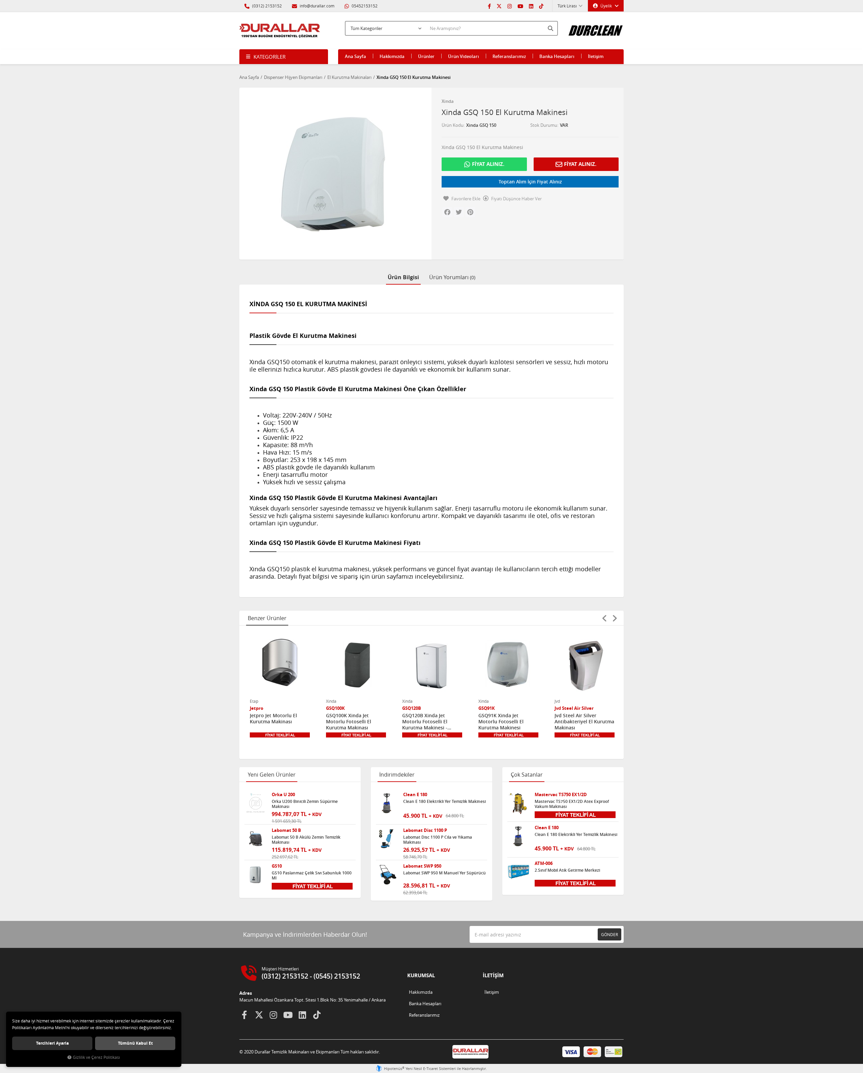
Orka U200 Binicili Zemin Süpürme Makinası (305, 804)
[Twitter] (499, 5)
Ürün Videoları (463, 56)
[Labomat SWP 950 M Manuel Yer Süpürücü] (387, 875)
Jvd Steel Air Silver (574, 708)
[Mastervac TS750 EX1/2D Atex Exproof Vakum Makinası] (518, 803)
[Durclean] (596, 27)
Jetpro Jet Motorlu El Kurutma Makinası (273, 719)
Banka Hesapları (556, 56)
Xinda (448, 101)
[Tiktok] (541, 5)
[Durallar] (279, 31)
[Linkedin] (531, 5)
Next (614, 618)
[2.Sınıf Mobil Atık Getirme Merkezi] (518, 872)
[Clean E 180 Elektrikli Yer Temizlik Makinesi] (387, 803)
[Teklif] (280, 734)
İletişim (595, 56)
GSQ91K (486, 708)
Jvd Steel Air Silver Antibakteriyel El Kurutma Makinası (584, 722)
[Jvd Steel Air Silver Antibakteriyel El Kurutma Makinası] (585, 665)
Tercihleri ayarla (52, 1043)
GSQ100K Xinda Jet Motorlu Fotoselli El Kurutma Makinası (348, 722)
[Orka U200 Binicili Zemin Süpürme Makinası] (255, 803)
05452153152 (364, 5)
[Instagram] (509, 5)
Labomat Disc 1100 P (425, 830)
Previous (604, 618)
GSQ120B (411, 708)
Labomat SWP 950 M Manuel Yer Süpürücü (444, 873)
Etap (254, 701)
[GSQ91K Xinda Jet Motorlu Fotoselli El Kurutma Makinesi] (508, 665)
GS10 (277, 866)
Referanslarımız (509, 56)
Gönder (609, 934)
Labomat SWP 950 (422, 866)
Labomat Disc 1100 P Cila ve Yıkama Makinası (437, 840)
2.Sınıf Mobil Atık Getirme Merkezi (567, 870)
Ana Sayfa (355, 56)
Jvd (557, 701)
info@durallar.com (317, 5)
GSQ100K (335, 708)
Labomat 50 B (286, 830)
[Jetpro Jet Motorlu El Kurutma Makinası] (280, 665)
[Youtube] (520, 5)
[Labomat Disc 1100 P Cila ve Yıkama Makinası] (387, 839)
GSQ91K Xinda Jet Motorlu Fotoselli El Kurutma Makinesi (501, 722)
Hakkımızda (392, 56)
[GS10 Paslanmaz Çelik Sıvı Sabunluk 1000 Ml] (255, 875)
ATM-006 (544, 863)
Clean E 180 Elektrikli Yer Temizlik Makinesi (444, 801)
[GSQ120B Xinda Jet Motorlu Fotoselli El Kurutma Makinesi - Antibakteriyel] (432, 665)
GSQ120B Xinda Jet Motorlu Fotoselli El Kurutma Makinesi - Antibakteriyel (424, 722)
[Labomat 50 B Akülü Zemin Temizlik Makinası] (255, 839)
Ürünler (426, 56)
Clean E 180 (415, 794)
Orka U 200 (283, 794)
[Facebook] (489, 5)
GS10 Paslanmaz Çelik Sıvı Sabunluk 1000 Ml (312, 875)
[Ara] (551, 28)
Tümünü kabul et (135, 1043)
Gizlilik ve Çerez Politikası (96, 1057)
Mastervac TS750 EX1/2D (561, 794)
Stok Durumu (543, 125)
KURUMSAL (421, 975)
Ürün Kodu (453, 125)
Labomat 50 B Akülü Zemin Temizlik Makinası (306, 840)
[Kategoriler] (283, 56)
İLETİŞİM (493, 975)
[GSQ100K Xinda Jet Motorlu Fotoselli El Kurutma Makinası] (356, 665)
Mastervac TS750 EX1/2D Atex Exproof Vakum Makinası (572, 804)
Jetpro (256, 708)
